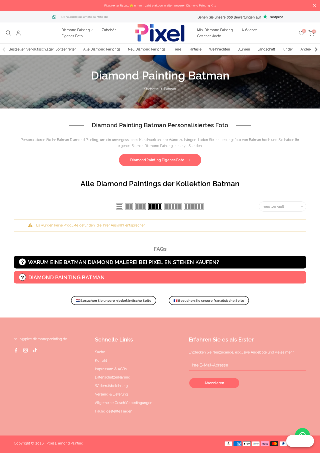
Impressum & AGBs (111, 369)
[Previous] (4, 49)
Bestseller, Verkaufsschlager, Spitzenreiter (42, 49)
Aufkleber (249, 30)
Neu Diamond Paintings (147, 49)
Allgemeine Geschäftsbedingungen (123, 403)
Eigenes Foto (72, 36)
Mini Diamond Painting (215, 30)
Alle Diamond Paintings (101, 49)
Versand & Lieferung (111, 394)
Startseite (151, 89)
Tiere (177, 49)
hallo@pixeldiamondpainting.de (87, 16)
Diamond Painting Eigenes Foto (157, 160)
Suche (100, 352)
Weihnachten (219, 49)
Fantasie (195, 49)
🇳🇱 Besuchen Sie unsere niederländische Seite (114, 300)
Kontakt (101, 360)
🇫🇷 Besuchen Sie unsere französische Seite (209, 300)
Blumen (244, 49)
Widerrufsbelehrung (111, 386)
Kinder (287, 49)
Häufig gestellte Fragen (113, 411)
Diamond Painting (76, 30)
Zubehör (109, 30)
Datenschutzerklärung (112, 377)
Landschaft (266, 49)
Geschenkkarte (209, 36)
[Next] (316, 49)
